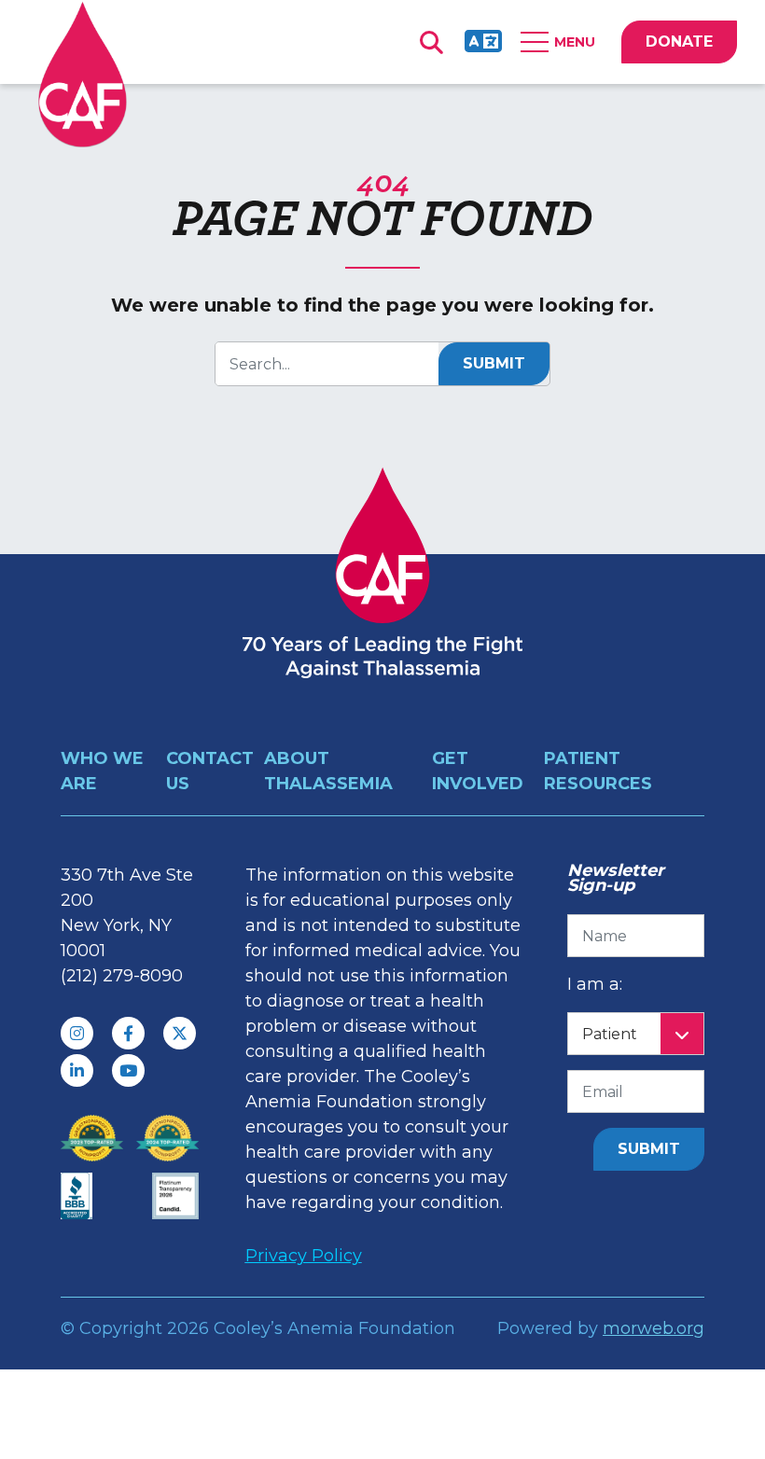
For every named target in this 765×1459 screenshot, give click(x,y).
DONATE (679, 41)
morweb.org (653, 1328)
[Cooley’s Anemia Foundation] (82, 74)
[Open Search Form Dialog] (431, 42)
